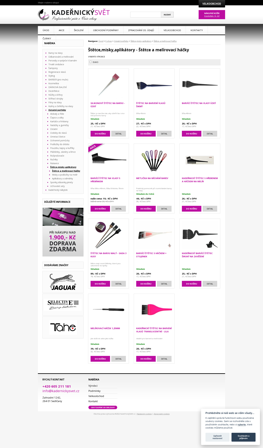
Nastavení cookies (144, 414)
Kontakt (93, 401)
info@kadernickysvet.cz (60, 390)
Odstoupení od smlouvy (103, 407)
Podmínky (94, 391)
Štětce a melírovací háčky (165, 41)
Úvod (100, 41)
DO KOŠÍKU (100, 133)
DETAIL (119, 133)
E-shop (108, 41)
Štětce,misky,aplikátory (141, 41)
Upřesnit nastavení (217, 437)
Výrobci (93, 385)
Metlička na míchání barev (152, 178)
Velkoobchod (96, 396)
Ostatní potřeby (121, 41)
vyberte (242, 424)
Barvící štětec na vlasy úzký (199, 103)
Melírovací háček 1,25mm (105, 328)
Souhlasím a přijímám (243, 437)
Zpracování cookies (162, 414)
